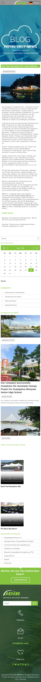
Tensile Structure (8, 677)
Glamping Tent (20, 677)
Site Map (23, 679)
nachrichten (18, 53)
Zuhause (6, 53)
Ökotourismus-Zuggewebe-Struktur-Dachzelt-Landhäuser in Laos (18, 225)
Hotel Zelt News (32, 53)
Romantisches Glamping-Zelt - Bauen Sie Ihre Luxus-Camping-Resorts (19, 219)
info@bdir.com (20, 643)
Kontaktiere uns (20, 580)
